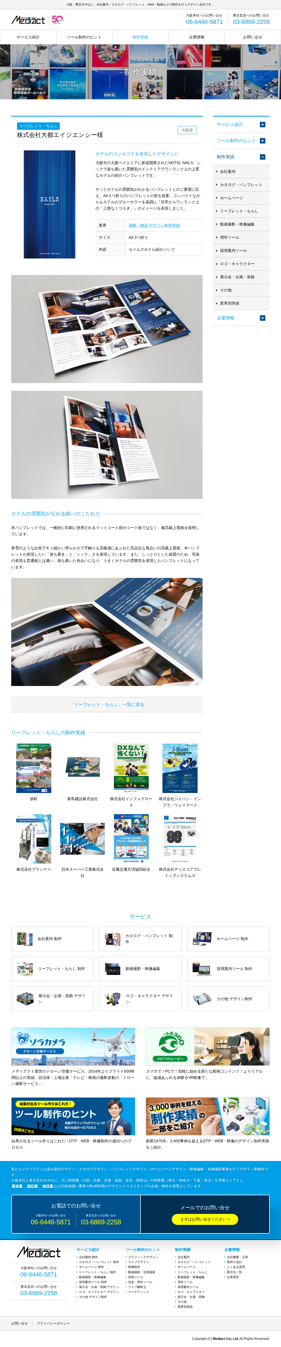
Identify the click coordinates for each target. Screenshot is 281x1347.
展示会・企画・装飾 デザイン (99, 1287)
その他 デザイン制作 (93, 1296)
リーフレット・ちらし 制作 (97, 1272)
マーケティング (138, 1291)
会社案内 (227, 171)
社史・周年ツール (140, 1282)
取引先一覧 (234, 1272)
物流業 (48, 1186)
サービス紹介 (28, 37)
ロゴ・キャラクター (237, 263)
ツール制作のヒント (84, 37)
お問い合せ (252, 37)
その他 (226, 290)
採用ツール (135, 1277)
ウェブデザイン (138, 1262)
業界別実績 (229, 303)
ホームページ (231, 198)
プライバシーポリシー (53, 1323)
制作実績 (140, 37)
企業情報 (196, 37)
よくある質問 (236, 1267)
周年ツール (229, 237)
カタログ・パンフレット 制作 (99, 1262)
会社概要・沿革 (237, 1257)
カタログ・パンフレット (241, 184)
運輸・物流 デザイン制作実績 (154, 225)
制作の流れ (234, 1262)
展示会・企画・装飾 (237, 277)
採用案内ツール (233, 250)
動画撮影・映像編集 (237, 224)
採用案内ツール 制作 (93, 1282)
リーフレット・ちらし (239, 211)
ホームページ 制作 (91, 1267)
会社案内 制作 (88, 1257)
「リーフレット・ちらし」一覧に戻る (107, 704)
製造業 (17, 1186)
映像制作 (134, 1267)
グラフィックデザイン (143, 1257)
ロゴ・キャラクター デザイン (99, 1291)
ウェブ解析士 (137, 1287)
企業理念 (233, 1277)
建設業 (32, 1186)
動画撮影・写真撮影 (141, 1272)
